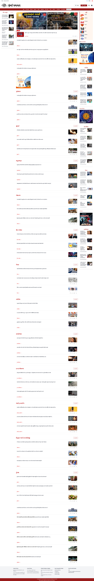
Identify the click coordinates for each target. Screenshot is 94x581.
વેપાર (18, 274)
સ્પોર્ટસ (18, 308)
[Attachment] (76, 46)
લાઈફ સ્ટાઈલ (19, 64)
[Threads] (89, 0)
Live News (26, 36)
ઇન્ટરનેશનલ (19, 378)
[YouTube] (92, 0)
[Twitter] (87, 0)
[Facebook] (86, 0)
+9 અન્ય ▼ (69, 9)
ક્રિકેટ (18, 55)
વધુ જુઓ (75, 91)
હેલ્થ (18, 482)
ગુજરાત (18, 73)
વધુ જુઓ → (12, 12)
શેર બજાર (18, 239)
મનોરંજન (18, 343)
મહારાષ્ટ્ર (18, 170)
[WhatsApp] (72, 46)
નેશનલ (18, 45)
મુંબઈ (18, 135)
